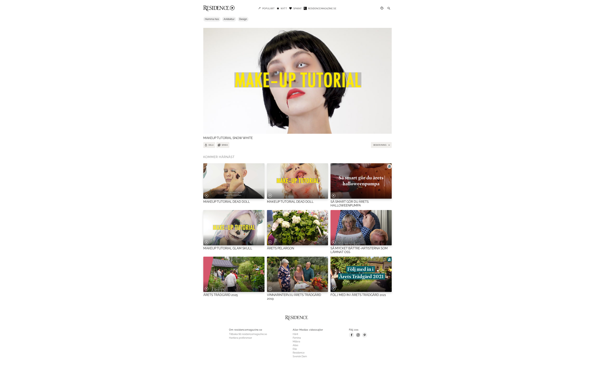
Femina (297, 337)
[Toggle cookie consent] (382, 8)
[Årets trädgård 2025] (233, 274)
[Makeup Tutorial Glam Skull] (233, 227)
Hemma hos (212, 19)
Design (243, 19)
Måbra (296, 341)
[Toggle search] (389, 8)
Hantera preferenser (240, 337)
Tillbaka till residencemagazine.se (248, 334)
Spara (225, 145)
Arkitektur (229, 19)
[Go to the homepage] (218, 8)
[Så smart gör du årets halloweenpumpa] (361, 181)
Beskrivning (379, 145)
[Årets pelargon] (297, 227)
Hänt (295, 334)
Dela (211, 145)
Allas (295, 345)
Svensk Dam (300, 356)
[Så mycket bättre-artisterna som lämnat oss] (361, 227)
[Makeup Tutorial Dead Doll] (233, 181)
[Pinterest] (364, 336)
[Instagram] (358, 336)
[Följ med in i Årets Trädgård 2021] (361, 274)
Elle (295, 348)
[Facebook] (351, 336)
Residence (298, 352)
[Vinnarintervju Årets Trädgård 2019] (297, 274)
